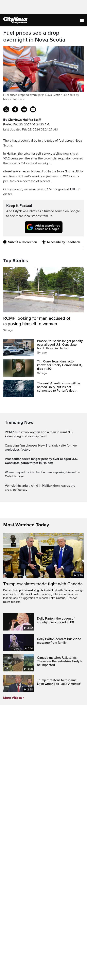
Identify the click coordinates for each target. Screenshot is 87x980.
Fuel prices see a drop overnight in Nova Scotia (34, 36)
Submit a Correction (22, 242)
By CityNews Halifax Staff (22, 120)
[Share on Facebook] (15, 109)
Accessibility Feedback (63, 242)
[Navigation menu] (82, 20)
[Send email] (33, 109)
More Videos (12, 698)
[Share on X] (6, 109)
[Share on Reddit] (24, 109)
